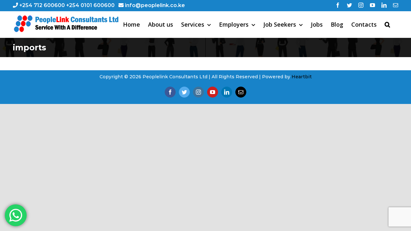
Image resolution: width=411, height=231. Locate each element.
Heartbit (302, 77)
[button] (387, 24)
